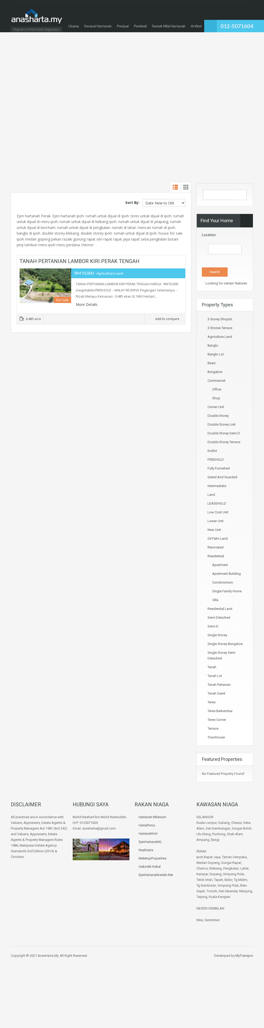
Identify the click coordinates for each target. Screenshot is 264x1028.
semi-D (213, 626)
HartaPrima (147, 825)
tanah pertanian (219, 685)
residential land (220, 609)
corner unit (216, 407)
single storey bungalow (225, 644)
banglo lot (216, 354)
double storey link (222, 424)
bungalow (215, 372)
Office (216, 389)
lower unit (216, 521)
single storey (217, 635)
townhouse (216, 737)
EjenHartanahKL (150, 842)
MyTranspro (244, 956)
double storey (218, 416)
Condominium (222, 582)
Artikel (196, 26)
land (211, 495)
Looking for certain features (226, 283)
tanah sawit (216, 693)
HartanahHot (148, 833)
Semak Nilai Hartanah (169, 26)
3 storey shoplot (220, 319)
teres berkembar (220, 711)
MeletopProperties (152, 858)
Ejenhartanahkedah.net (156, 875)
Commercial (216, 380)
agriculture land (220, 337)
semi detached (219, 617)
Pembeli (140, 26)
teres (212, 702)
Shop (216, 398)
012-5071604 (236, 26)
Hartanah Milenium (152, 817)
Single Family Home (227, 591)
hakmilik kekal (150, 866)
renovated (216, 547)
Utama (73, 26)
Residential (216, 556)
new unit (214, 530)
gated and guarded (222, 477)
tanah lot (215, 676)
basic (212, 363)
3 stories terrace (220, 328)
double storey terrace (224, 442)
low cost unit (218, 512)
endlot (212, 451)
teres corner (217, 720)
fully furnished (219, 468)
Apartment (220, 565)
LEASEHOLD (217, 503)
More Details (87, 304)
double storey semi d (224, 433)
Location (209, 235)
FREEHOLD (216, 459)
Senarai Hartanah (98, 26)
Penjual (123, 26)
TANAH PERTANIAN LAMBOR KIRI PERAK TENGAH (79, 261)
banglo (213, 345)
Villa (215, 600)
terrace (213, 728)
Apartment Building (226, 574)
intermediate (217, 486)
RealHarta (146, 850)
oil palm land (218, 538)
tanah (212, 667)
